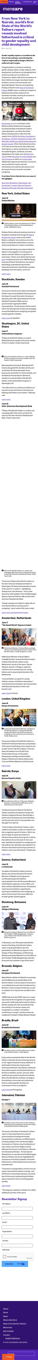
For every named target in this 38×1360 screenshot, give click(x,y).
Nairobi (21, 185)
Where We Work (10, 1319)
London (14, 185)
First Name (6, 1203)
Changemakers (27, 1)
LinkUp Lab (35, 2)
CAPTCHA (6, 1250)
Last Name (6, 1213)
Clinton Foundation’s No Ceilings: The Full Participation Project (18, 137)
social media (27, 159)
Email (4, 1222)
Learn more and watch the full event (15, 612)
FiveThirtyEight (27, 156)
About (5, 1308)
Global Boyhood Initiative (18, 2)
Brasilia (21, 188)
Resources (7, 1327)
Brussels (13, 188)
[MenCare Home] (13, 9)
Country (5, 1240)
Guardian (15, 156)
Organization (7, 1231)
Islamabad (29, 188)
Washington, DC (25, 183)
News (5, 1316)
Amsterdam (6, 185)
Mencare (11, 1)
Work (5, 1312)
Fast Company (7, 159)
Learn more (6, 274)
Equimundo (4, 1)
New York (5, 183)
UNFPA (14, 136)
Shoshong (5, 188)
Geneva (28, 185)
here (3, 259)
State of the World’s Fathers (14, 1323)
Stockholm (14, 183)
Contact (6, 1334)
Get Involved (8, 1331)
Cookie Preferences (12, 1338)
